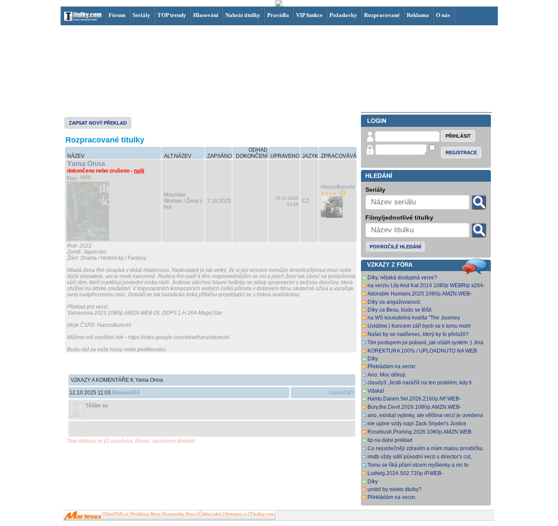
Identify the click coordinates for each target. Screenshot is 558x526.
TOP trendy (171, 15)
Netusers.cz (236, 514)
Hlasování (205, 15)
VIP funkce (309, 15)
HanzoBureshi (338, 187)
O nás (443, 15)
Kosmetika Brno (179, 514)
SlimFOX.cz (116, 514)
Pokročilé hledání (395, 246)
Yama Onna (86, 163)
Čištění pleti (210, 514)
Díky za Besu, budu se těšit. (399, 310)
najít (139, 171)
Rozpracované (382, 15)
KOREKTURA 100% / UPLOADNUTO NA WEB (422, 351)
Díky (372, 359)
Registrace (461, 152)
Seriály (141, 15)
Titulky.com (262, 514)
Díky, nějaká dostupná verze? (402, 278)
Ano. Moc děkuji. (387, 375)
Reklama (418, 15)
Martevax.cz (82, 516)
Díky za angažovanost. (394, 302)
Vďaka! (375, 391)
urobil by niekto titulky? (394, 489)
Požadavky (343, 15)
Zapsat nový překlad (98, 123)
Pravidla (278, 15)
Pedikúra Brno (145, 514)
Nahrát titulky (242, 15)
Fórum (117, 15)
